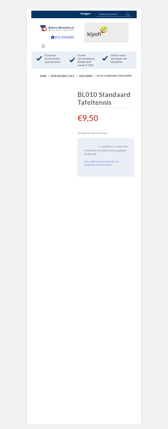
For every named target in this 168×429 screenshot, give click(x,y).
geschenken (59, 266)
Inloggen (85, 13)
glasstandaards (42, 249)
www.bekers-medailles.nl (51, 202)
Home (43, 75)
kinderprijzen (41, 253)
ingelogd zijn (53, 395)
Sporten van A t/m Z (62, 75)
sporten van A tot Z (57, 211)
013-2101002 (64, 37)
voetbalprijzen (58, 253)
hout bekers (59, 249)
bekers (38, 240)
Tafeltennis (86, 75)
